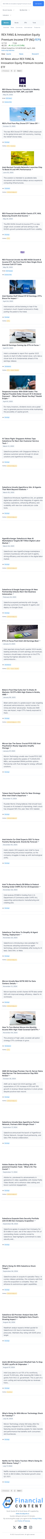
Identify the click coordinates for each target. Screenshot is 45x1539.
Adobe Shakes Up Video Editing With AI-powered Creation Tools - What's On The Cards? (19, 1166)
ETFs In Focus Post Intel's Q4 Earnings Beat (21, 641)
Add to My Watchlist (7, 50)
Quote (8, 54)
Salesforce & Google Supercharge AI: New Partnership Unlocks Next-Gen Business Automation (20, 591)
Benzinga (7, 142)
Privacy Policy (37, 1518)
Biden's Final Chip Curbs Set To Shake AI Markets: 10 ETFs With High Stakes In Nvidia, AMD (21, 692)
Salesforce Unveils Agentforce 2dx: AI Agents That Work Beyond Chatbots (21, 488)
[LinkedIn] (25, 1527)
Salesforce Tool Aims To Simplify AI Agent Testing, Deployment (20, 933)
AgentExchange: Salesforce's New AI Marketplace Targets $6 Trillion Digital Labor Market (21, 540)
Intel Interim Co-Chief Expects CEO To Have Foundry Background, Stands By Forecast (20, 840)
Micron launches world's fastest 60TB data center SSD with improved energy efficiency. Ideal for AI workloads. (23, 994)
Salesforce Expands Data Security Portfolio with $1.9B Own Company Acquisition (20, 1219)
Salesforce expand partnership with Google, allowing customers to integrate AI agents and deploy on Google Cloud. (21, 604)
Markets (6, 22)
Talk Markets (8, 366)
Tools (34, 22)
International (28, 27)
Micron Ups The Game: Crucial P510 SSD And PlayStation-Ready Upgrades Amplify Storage (21, 745)
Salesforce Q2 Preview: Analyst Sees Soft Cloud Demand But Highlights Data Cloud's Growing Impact (20, 1317)
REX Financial (9, 271)
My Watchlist (23, 10)
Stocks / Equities (15, 370)
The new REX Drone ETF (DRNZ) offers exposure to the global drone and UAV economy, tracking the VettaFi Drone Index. (22, 134)
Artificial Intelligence (12, 192)
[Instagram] (30, 1527)
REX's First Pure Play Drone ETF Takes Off (20, 123)
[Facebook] (19, 1527)
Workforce (9, 1392)
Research (35, 54)
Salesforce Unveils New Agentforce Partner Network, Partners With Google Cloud (20, 1123)
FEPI (37, 39)
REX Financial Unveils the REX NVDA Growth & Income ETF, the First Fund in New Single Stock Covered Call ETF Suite (22, 262)
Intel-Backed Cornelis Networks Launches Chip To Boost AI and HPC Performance (22, 168)
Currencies (19, 27)
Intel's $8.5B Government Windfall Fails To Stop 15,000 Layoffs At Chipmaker (22, 1363)
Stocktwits (7, 188)
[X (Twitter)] (14, 1527)
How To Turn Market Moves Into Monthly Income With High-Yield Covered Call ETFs (21, 1028)
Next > (19, 71)
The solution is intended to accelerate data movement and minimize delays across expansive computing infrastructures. (23, 180)
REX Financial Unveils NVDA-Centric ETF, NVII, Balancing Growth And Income (21, 214)
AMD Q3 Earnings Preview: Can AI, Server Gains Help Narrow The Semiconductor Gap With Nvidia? (22, 1073)
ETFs (25, 22)
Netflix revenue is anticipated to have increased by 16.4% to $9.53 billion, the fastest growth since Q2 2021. (23, 1473)
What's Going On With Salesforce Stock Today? (19, 1267)
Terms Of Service (24, 1521)
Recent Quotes (7, 10)
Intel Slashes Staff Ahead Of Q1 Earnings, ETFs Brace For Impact (22, 297)
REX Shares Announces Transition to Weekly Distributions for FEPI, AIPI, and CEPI (21, 90)
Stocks (16, 22)
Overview (6, 27)
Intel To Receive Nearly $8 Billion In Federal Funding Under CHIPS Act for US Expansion (21, 885)
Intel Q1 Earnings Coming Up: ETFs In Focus (21, 345)
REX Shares (9, 98)
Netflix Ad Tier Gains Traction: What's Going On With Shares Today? (22, 1462)
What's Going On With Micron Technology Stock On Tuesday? (22, 1414)
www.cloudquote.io (22, 1513)
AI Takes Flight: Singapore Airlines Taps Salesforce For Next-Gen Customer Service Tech (20, 441)
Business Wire (8, 102)
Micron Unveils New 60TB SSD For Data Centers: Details (19, 982)
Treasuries (37, 27)
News (12, 27)
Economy (13, 146)
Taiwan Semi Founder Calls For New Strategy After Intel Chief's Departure (21, 794)
